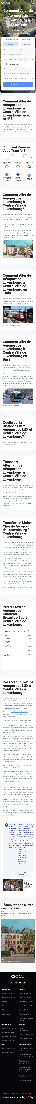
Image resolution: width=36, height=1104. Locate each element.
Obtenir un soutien (8, 1052)
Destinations (6, 1014)
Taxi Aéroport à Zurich (26, 1080)
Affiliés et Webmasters (9, 1036)
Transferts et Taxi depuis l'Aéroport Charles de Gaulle (24, 1070)
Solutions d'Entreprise (9, 1028)
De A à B (10, 44)
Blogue (4, 1010)
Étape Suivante (18, 84)
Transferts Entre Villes (26, 1006)
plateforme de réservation (19, 712)
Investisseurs (6, 1006)
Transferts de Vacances (26, 1002)
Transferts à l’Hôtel (25, 1014)
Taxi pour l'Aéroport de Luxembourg (12, 961)
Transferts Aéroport (25, 993)
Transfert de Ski (24, 1010)
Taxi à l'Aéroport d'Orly (26, 1076)
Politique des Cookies (26, 1039)
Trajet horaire (25, 44)
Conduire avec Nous (8, 1040)
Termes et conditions (26, 1034)
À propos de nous (8, 993)
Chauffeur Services (25, 997)
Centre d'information (8, 1048)
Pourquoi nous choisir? (9, 997)
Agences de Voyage (8, 1032)
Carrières (5, 1002)
